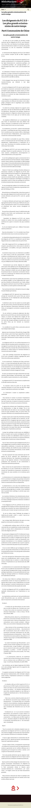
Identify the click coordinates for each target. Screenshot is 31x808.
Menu (2, 9)
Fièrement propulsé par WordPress (15, 805)
